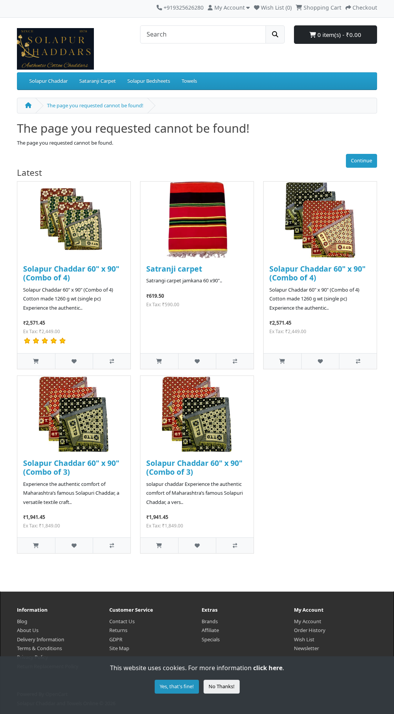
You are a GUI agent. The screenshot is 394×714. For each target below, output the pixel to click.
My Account (307, 621)
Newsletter (306, 648)
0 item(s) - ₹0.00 (338, 34)
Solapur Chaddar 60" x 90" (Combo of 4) (71, 273)
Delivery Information (40, 639)
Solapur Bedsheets (148, 80)
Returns (118, 630)
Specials (211, 639)
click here (267, 668)
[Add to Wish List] (74, 361)
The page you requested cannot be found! (95, 105)
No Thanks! (222, 686)
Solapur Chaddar (48, 80)
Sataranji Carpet (97, 80)
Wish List (304, 639)
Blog (22, 621)
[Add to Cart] (36, 361)
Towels (189, 80)
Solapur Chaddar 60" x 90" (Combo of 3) (71, 467)
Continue (361, 160)
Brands (210, 621)
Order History (310, 630)
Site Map (119, 648)
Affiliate (210, 630)
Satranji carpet (174, 269)
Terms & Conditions (39, 648)
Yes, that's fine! (177, 686)
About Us (27, 630)
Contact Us (122, 621)
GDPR (115, 639)
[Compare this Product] (111, 361)
